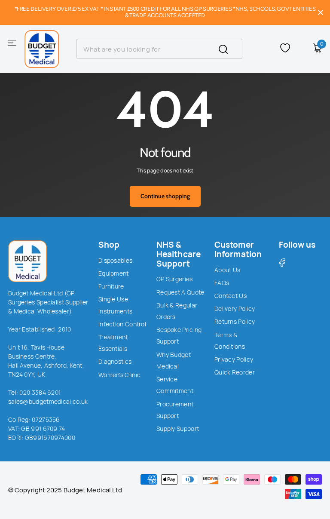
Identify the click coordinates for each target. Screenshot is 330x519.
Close (320, 12)
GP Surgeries (174, 279)
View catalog (13, 42)
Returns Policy (234, 321)
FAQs (221, 283)
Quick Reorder (234, 372)
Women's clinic (119, 375)
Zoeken (230, 49)
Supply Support (177, 428)
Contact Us (230, 296)
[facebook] (287, 263)
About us (227, 270)
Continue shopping (165, 196)
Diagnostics (114, 361)
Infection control (122, 324)
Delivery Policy (234, 308)
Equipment (113, 273)
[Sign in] (301, 48)
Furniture (111, 286)
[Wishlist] (285, 48)
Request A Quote (180, 292)
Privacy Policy (233, 359)
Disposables (115, 260)
